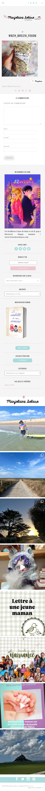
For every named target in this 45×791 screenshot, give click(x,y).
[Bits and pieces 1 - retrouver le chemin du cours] (22, 474)
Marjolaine (17, 86)
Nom (6, 129)
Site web (6, 146)
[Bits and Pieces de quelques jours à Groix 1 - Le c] (22, 520)
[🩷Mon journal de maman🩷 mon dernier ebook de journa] (22, 705)
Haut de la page (35, 788)
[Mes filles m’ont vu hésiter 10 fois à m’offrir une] (22, 567)
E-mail (6, 138)
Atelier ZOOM (9, 385)
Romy (31, 786)
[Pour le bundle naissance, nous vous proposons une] (22, 613)
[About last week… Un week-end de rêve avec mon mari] (22, 751)
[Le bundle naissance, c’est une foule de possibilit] (22, 659)
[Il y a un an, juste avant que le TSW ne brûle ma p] (22, 428)
